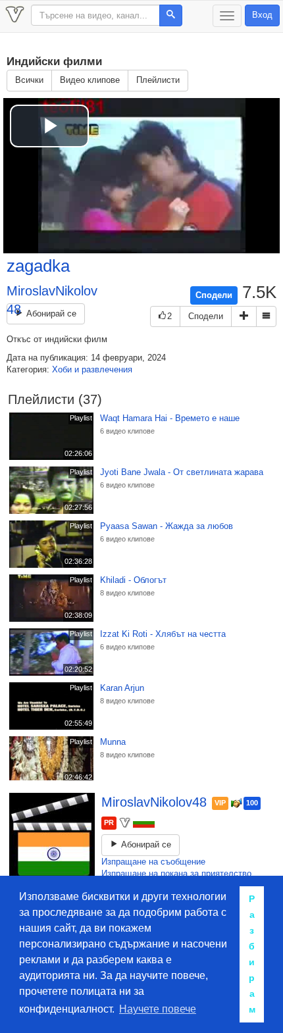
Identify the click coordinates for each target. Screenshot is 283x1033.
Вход (262, 15)
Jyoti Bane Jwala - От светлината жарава (181, 472)
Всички (29, 80)
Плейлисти (158, 80)
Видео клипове (90, 80)
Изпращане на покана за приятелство (176, 873)
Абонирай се (50, 313)
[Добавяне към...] (244, 317)
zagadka (38, 266)
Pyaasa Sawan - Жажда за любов (166, 526)
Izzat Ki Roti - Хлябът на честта (163, 634)
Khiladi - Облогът (133, 580)
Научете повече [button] (157, 1009)
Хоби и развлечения (92, 369)
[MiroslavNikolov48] (52, 835)
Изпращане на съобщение (153, 862)
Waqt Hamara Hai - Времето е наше (170, 418)
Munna (113, 742)
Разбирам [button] (252, 954)
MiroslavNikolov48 (156, 802)
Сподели (213, 295)
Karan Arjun (122, 688)
